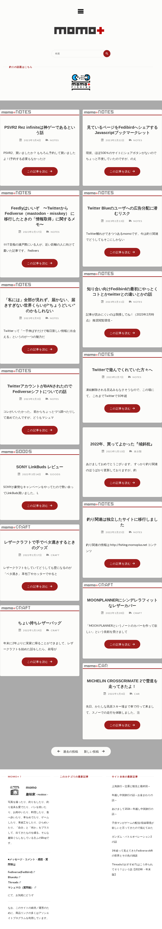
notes (54, 140)
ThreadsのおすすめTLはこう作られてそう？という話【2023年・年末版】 (132, 869)
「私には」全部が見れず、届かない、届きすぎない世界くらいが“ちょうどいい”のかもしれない (39, 305)
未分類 (137, 451)
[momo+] (81, 30)
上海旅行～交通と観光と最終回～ (131, 786)
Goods (55, 474)
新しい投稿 (91, 751)
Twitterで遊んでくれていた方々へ (122, 370)
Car (137, 693)
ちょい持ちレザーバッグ (39, 623)
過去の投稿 (70, 751)
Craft (55, 555)
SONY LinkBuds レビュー (39, 467)
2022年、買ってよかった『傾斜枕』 (122, 444)
